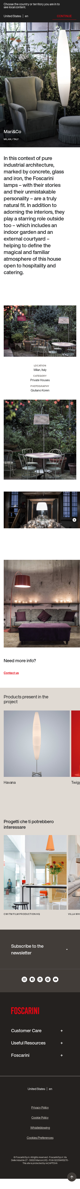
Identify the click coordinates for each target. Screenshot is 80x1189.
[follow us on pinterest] (48, 981)
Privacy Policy (40, 1107)
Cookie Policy (40, 1117)
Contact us (11, 673)
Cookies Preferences (40, 1137)
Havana (10, 782)
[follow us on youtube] (55, 981)
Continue (64, 16)
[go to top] (71, 1177)
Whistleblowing (40, 1127)
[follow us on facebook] (32, 981)
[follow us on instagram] (25, 981)
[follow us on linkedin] (40, 981)
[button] (16, 16)
